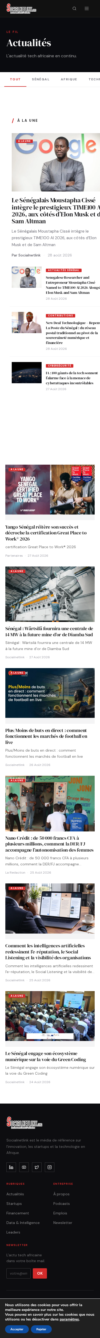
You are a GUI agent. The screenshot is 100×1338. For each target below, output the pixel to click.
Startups (14, 1203)
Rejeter (41, 1329)
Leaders (13, 1232)
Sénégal (41, 79)
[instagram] (49, 1167)
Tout (15, 79)
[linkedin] (11, 1167)
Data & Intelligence (23, 1222)
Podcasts (61, 1203)
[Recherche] (74, 8)
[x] (37, 1167)
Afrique (69, 79)
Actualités (15, 1194)
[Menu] (87, 8)
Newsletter (62, 1222)
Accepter (16, 1329)
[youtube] (24, 1167)
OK (40, 1273)
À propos (61, 1194)
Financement (17, 1213)
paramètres (69, 1319)
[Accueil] (21, 8)
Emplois (60, 1213)
